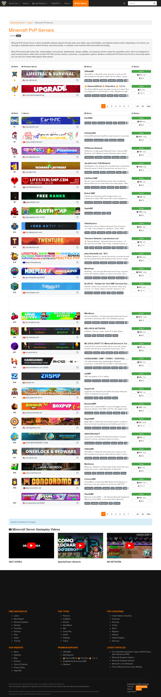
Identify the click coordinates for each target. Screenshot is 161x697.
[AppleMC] (51, 211)
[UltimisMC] (51, 74)
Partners (17, 661)
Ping (15, 634)
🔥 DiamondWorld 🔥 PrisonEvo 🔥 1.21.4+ (105, 86)
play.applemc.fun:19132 (35, 217)
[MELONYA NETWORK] (51, 331)
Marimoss (89, 463)
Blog (15, 658)
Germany (115, 641)
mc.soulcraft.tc (31, 352)
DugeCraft (89, 388)
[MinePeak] (51, 271)
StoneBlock (67, 625)
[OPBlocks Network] (51, 150)
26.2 (142, 78)
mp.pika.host (30, 172)
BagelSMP (89, 418)
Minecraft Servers (18, 22)
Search (26, 3)
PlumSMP (89, 494)
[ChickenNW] (51, 135)
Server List (13, 3)
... (132, 106)
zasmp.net (29, 382)
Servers (15, 36)
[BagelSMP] (51, 421)
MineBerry (89, 313)
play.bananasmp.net (33, 412)
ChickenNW (90, 133)
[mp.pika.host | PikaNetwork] (51, 166)
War (64, 628)
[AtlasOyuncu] (51, 226)
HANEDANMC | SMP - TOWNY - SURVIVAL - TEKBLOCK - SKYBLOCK (117, 358)
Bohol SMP (89, 193)
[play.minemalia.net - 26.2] (51, 256)
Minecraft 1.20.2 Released (122, 663)
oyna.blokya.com (32, 292)
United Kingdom (118, 637)
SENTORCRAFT (92, 433)
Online (141, 71)
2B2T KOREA (15, 561)
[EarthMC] (51, 120)
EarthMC (88, 117)
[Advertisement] (80, 14)
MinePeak (89, 268)
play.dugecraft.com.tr (34, 397)
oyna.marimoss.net (33, 472)
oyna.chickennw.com (33, 142)
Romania (115, 622)
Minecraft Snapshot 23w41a (123, 657)
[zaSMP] (51, 376)
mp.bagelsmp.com (33, 427)
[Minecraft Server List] (3, 3)
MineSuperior (68, 655)
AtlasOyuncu (90, 223)
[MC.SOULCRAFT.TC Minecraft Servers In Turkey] (51, 346)
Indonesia (116, 619)
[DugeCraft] (51, 391)
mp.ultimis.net (31, 80)
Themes (17, 641)
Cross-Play (67, 631)
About (67, 3)
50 (143, 106)
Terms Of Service (21, 664)
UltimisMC (89, 71)
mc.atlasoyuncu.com (33, 232)
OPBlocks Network (93, 148)
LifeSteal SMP (91, 178)
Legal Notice (131, 691)
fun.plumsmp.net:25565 (35, 503)
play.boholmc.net (32, 202)
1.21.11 (142, 93)
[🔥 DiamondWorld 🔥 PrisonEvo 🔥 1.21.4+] (51, 89)
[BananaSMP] (51, 406)
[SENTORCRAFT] (51, 436)
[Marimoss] (51, 466)
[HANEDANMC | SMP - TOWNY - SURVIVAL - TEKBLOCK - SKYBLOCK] (51, 361)
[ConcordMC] (51, 481)
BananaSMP (90, 403)
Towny (65, 641)
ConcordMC (90, 479)
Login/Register (40, 3)
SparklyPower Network (69, 561)
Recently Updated (21, 622)
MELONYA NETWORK (95, 328)
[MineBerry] (51, 316)
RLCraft (66, 622)
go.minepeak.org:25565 (35, 277)
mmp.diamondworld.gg (34, 95)
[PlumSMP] (51, 496)
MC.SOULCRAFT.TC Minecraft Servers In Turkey (107, 343)
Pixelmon (66, 615)
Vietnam (115, 634)
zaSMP (87, 373)
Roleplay (66, 637)
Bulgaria (115, 631)
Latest (16, 615)
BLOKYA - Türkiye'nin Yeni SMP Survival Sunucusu (108, 283)
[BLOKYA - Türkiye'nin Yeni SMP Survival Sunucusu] (51, 286)
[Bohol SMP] (51, 196)
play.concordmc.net (33, 488)
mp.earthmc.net (31, 126)
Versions (17, 631)
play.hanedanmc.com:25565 (36, 367)
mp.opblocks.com (32, 157)
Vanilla (65, 634)
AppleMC (88, 208)
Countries (18, 628)
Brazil (114, 628)
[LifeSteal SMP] (51, 181)
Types (30, 22)
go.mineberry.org (32, 322)
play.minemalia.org (33, 262)
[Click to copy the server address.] (77, 80)
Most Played (19, 619)
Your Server (81, 3)
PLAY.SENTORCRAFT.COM (36, 442)
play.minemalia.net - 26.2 (96, 253)
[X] (124, 3)
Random (17, 625)
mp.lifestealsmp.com (33, 187)
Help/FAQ (55, 3)
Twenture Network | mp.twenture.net (101, 238)
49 (138, 106)
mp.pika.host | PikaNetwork (97, 163)
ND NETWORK (114, 561)
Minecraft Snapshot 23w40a (123, 660)
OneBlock (67, 619)
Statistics (17, 655)
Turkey (114, 625)
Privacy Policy (19, 667)
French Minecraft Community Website (127, 667)
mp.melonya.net (32, 337)
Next (149, 106)
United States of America (122, 615)
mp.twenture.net (32, 247)
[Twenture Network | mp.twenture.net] (51, 241)
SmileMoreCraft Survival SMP (74, 661)
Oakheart (66, 664)
